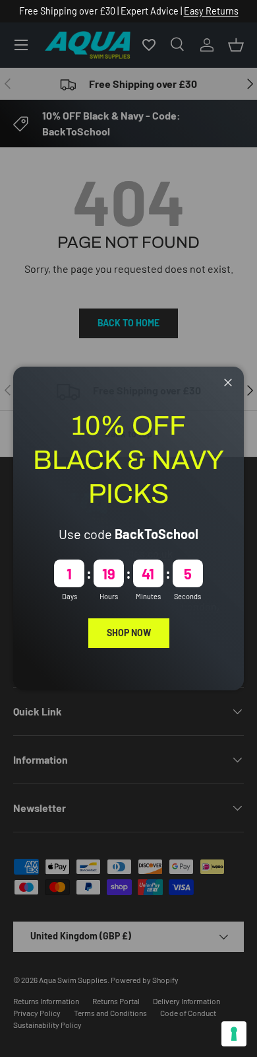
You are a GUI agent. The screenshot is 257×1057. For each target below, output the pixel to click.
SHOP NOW (129, 632)
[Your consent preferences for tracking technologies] (233, 1033)
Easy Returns (211, 11)
